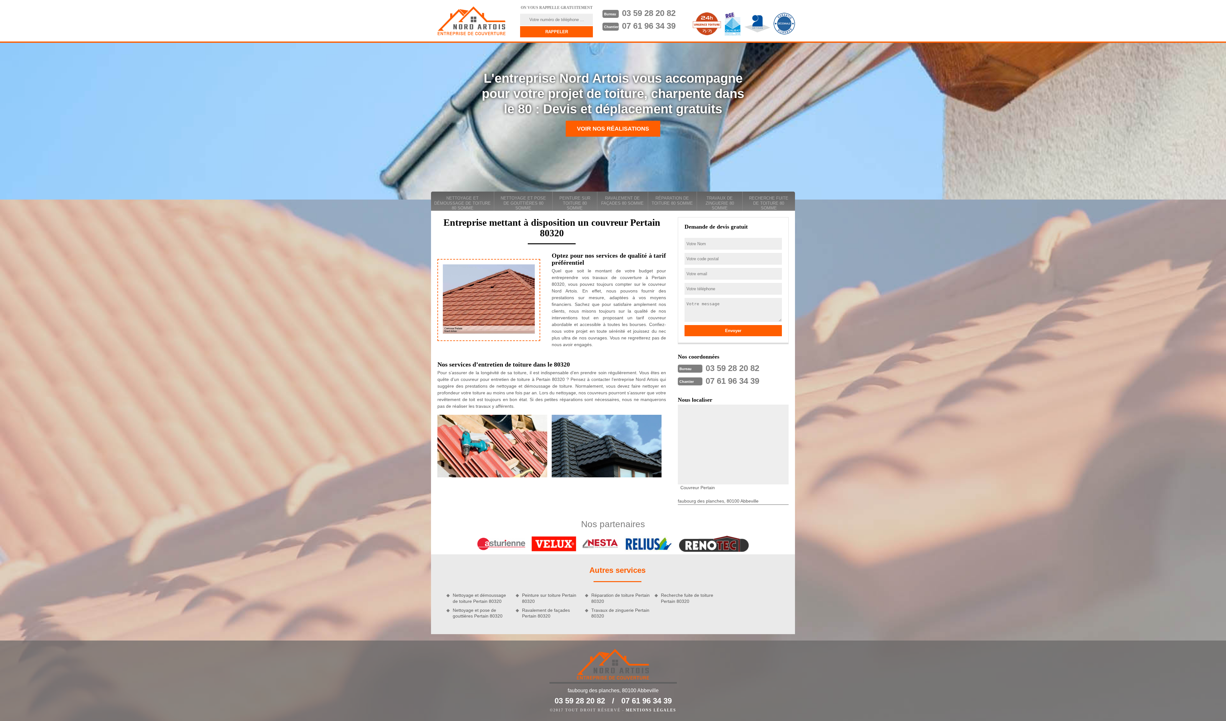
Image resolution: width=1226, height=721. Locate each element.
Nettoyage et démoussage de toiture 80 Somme (462, 203)
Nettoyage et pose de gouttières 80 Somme (523, 203)
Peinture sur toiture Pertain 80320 (549, 598)
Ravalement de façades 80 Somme (622, 201)
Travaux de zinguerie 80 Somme (720, 203)
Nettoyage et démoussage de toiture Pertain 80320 (479, 598)
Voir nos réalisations (613, 128)
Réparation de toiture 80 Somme (672, 201)
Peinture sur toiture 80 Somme (574, 203)
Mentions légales (651, 710)
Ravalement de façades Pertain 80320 (546, 613)
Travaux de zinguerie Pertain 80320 (620, 613)
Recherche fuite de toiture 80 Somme (768, 203)
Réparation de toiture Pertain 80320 (620, 598)
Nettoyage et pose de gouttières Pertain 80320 (478, 613)
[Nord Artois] (471, 21)
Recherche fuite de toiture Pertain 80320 (687, 598)
